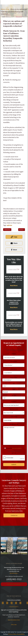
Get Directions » (14, 573)
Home (3, 9)
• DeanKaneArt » (14, 606)
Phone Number (14, 361)
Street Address (13, 377)
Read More (13, 285)
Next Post (21, 229)
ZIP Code (14, 395)
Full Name (14, 353)
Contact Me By (14, 416)
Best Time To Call (14, 409)
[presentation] (13, 458)
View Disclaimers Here (14, 620)
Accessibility (20, 634)
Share (15, 243)
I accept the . (14, 448)
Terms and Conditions (17, 448)
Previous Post (7, 229)
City (14, 383)
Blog (7, 9)
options (9, 225)
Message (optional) (13, 424)
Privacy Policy (12, 634)
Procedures (13, 401)
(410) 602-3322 (14, 579)
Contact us (14, 515)
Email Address (14, 369)
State (14, 389)
